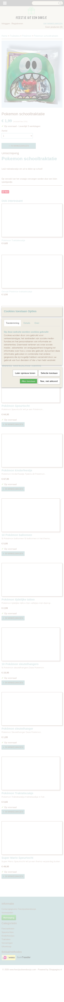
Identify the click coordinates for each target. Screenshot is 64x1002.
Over (36, 323)
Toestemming (12, 323)
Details (26, 323)
